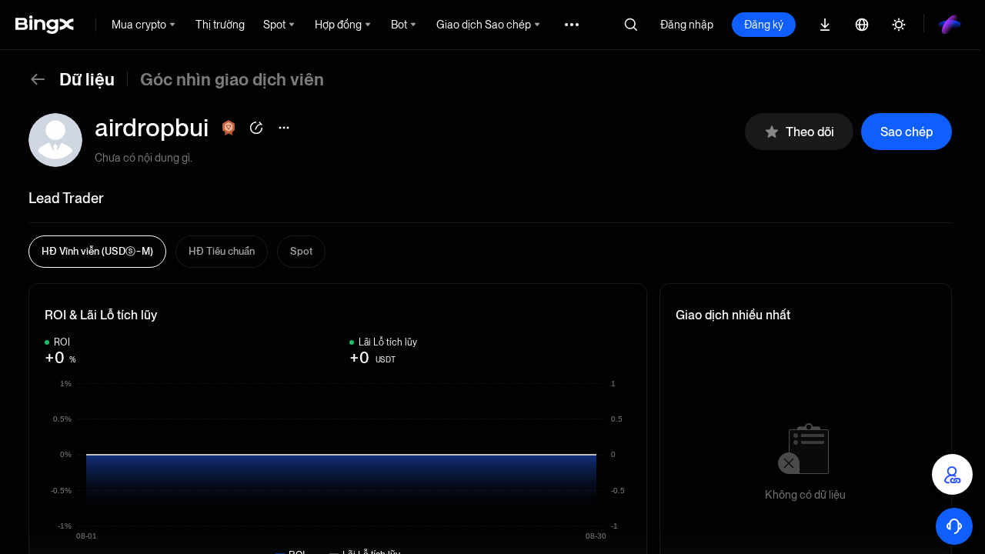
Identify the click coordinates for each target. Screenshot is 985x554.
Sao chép (906, 132)
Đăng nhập (686, 24)
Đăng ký (763, 24)
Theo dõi (810, 132)
